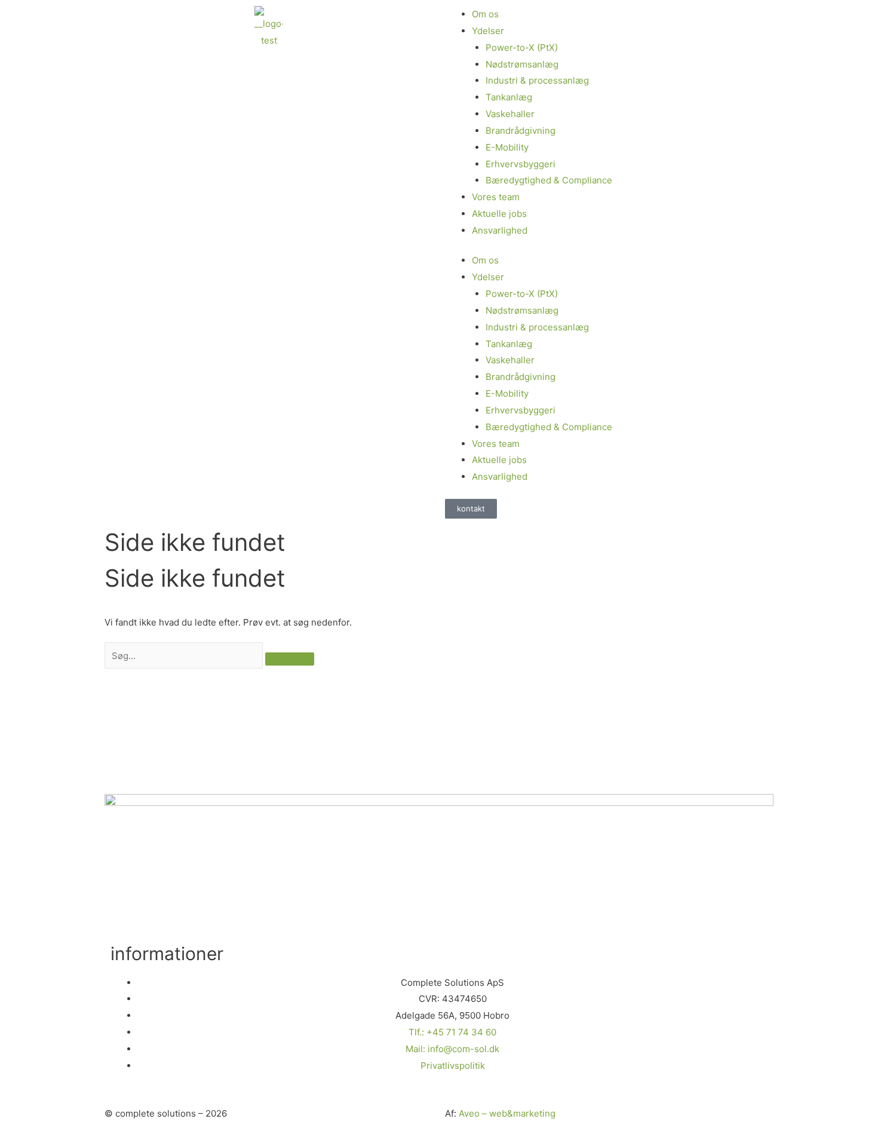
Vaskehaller (510, 113)
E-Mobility (507, 147)
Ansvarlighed (499, 230)
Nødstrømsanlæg (522, 64)
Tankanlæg (509, 97)
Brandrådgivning (520, 130)
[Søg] (289, 659)
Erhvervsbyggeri (520, 164)
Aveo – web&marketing (507, 1113)
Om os (485, 260)
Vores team (496, 197)
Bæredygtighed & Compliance (549, 180)
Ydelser (488, 277)
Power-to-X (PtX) (522, 47)
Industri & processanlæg (537, 80)
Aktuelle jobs (499, 213)
